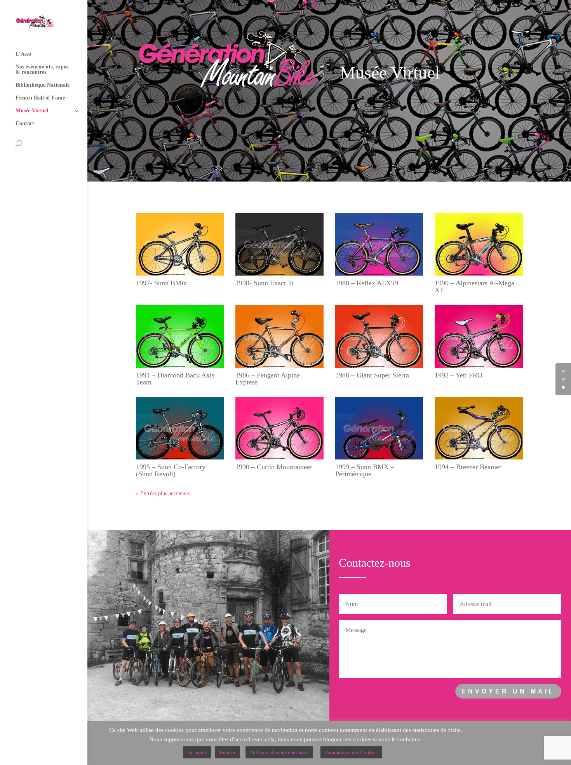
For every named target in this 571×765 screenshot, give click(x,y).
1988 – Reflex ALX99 (366, 283)
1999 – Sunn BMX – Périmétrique (364, 470)
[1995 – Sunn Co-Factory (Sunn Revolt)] (180, 428)
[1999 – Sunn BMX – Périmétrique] (379, 428)
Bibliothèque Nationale (43, 85)
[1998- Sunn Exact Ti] (279, 244)
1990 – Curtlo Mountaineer (273, 467)
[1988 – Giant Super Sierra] (379, 336)
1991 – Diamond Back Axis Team (175, 378)
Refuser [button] (227, 752)
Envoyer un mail (508, 691)
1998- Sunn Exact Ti (264, 283)
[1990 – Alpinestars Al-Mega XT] (479, 244)
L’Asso (23, 54)
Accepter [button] (197, 752)
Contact (25, 123)
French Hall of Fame (40, 98)
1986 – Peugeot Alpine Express (267, 378)
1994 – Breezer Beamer (468, 467)
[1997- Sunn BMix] (180, 244)
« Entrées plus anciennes (163, 493)
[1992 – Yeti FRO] (479, 336)
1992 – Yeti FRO (458, 375)
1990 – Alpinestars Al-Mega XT (474, 286)
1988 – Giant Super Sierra (372, 375)
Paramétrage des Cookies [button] (351, 752)
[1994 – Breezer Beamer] (479, 428)
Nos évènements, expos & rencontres (42, 69)
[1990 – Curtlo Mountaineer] (279, 428)
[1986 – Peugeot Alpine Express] (279, 336)
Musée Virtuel (32, 111)
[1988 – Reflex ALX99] (379, 244)
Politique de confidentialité (279, 752)
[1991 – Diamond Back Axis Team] (180, 336)
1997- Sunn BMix (161, 283)
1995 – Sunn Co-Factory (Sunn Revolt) (170, 470)
